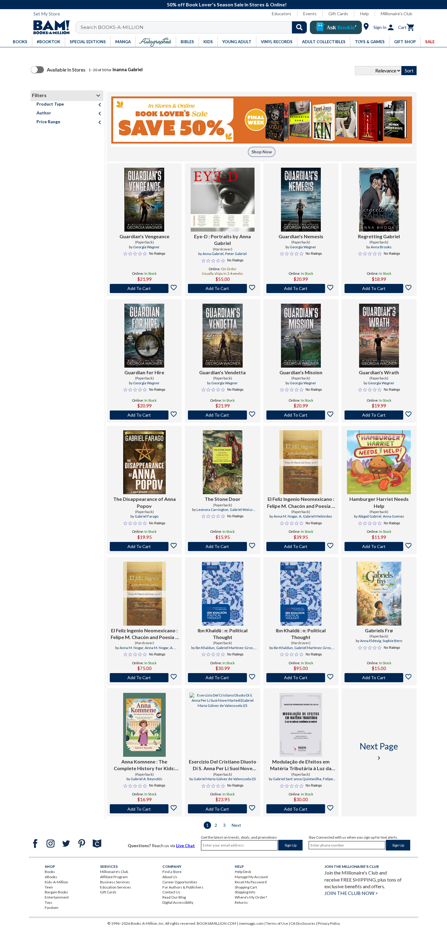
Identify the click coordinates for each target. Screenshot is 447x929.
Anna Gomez (393, 516)
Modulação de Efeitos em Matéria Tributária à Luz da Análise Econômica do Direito (301, 765)
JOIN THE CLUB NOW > (351, 893)
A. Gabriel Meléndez (315, 516)
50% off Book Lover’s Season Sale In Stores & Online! (227, 4)
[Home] (50, 27)
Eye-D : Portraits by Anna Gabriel (222, 239)
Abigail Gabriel (369, 516)
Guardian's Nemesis (301, 236)
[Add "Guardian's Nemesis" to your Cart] (300, 288)
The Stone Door (223, 499)
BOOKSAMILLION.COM (216, 923)
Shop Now (261, 151)
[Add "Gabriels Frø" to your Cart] (379, 677)
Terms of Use (277, 923)
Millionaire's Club (396, 13)
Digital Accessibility (177, 902)
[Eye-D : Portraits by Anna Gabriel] (222, 199)
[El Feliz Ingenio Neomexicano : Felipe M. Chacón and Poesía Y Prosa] (301, 462)
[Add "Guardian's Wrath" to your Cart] (379, 415)
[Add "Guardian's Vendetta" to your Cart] (222, 415)
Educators (281, 13)
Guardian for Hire (144, 372)
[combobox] (195, 27)
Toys (48, 902)
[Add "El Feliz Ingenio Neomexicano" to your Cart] (300, 546)
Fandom (51, 907)
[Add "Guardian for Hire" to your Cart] (144, 415)
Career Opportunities (179, 882)
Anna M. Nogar (285, 516)
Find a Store (172, 871)
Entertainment (57, 897)
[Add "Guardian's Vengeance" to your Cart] (144, 288)
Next (236, 825)
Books (50, 871)
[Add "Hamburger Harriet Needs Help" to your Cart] (379, 546)
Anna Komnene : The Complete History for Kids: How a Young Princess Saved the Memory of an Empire (144, 765)
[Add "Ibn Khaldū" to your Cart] (222, 677)
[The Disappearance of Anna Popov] (144, 462)
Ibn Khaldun (205, 647)
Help (364, 13)
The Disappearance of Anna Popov (144, 502)
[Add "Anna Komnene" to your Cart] (144, 808)
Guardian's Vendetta (222, 372)
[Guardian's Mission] (300, 335)
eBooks (51, 877)
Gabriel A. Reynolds (146, 779)
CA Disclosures (302, 923)
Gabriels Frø (379, 630)
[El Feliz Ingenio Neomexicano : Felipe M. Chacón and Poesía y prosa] (144, 593)
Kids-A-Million (56, 882)
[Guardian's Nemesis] (300, 199)
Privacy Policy (329, 923)
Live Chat (185, 845)
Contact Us (171, 892)
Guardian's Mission (300, 372)
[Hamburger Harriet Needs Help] (378, 462)
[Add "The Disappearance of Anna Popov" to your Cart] (144, 546)
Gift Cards (338, 13)
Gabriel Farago (146, 516)
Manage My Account (251, 877)
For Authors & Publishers (182, 887)
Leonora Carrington (212, 509)
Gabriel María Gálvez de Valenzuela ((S (225, 779)
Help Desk (243, 871)
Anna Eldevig (370, 640)
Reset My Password (251, 882)
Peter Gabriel (236, 253)
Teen (49, 887)
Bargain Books (56, 892)
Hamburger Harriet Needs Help (379, 502)
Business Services (115, 882)
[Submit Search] (299, 27)
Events (310, 13)
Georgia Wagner (146, 247)
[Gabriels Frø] (379, 593)
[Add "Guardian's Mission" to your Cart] (300, 415)
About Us (169, 877)
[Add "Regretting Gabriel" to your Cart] (379, 288)
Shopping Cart (246, 887)
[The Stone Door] (222, 462)
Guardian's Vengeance (144, 236)
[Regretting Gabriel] (379, 199)
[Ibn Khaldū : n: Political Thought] (222, 593)
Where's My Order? (251, 897)
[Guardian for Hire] (144, 335)
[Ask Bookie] (336, 27)
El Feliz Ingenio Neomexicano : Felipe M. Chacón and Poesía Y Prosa (300, 502)
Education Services (115, 887)
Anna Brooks (381, 247)
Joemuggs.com (251, 923)
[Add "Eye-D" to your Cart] (222, 288)
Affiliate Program (114, 877)
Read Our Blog (174, 897)
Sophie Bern (392, 640)
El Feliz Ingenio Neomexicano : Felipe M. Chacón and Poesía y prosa (144, 634)
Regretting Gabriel (379, 236)
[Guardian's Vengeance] (144, 199)
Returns (241, 902)
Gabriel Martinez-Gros (234, 647)
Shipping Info (245, 892)
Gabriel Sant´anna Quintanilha (297, 779)
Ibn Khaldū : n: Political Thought (223, 633)
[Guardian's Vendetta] (222, 335)
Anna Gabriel (213, 253)
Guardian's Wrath (379, 372)
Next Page (379, 751)
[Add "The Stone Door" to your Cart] (222, 546)
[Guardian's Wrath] (379, 335)
